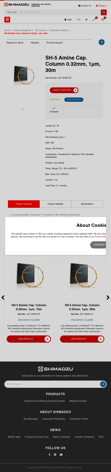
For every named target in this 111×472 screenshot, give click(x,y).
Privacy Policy (101, 237)
